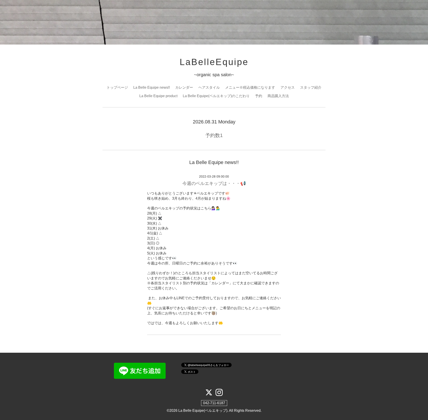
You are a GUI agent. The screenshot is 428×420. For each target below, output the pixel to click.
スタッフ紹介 (310, 87)
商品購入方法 (278, 96)
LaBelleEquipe (214, 62)
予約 (258, 96)
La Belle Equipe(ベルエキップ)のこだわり (216, 96)
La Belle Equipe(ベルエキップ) (202, 410)
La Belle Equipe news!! (151, 87)
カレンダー (184, 87)
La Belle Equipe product (158, 96)
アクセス (287, 87)
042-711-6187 (214, 403)
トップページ (117, 87)
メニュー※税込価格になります (250, 87)
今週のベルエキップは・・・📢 (214, 183)
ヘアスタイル (209, 87)
